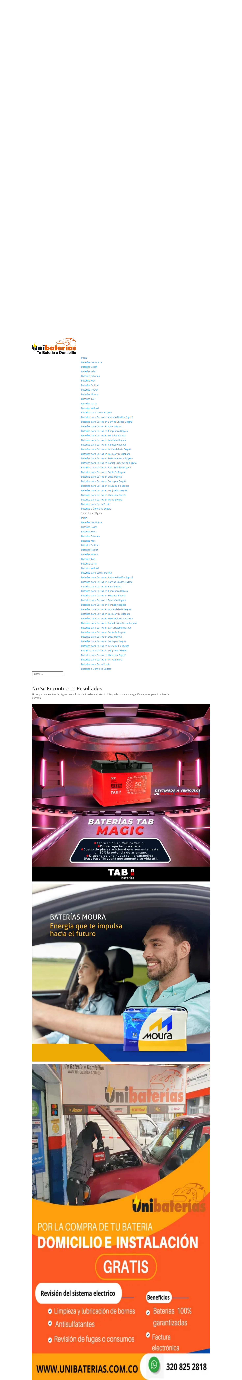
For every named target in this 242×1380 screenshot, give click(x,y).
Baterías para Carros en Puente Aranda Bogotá (107, 458)
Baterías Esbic (89, 371)
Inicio (84, 357)
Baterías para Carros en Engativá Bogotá (103, 435)
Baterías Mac (88, 380)
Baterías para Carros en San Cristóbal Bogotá (106, 467)
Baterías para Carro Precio (95, 504)
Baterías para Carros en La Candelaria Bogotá (106, 449)
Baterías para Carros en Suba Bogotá (101, 476)
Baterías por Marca (91, 362)
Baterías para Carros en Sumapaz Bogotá (103, 481)
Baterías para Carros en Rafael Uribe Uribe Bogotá (109, 462)
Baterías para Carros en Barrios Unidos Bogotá (107, 421)
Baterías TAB (88, 398)
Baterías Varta (89, 403)
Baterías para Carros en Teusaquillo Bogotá (105, 485)
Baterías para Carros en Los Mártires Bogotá (105, 453)
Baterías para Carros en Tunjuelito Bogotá (104, 490)
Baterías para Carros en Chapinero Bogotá (104, 431)
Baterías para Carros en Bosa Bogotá (101, 426)
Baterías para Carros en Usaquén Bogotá (103, 495)
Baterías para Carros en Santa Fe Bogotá (103, 472)
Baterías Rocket (89, 389)
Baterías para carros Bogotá (96, 412)
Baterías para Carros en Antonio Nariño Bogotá (107, 417)
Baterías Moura (89, 394)
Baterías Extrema (90, 376)
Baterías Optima (90, 385)
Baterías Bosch (89, 366)
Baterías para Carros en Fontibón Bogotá (103, 440)
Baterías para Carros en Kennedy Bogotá (103, 444)
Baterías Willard (90, 408)
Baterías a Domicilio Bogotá (96, 508)
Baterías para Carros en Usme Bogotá (101, 499)
